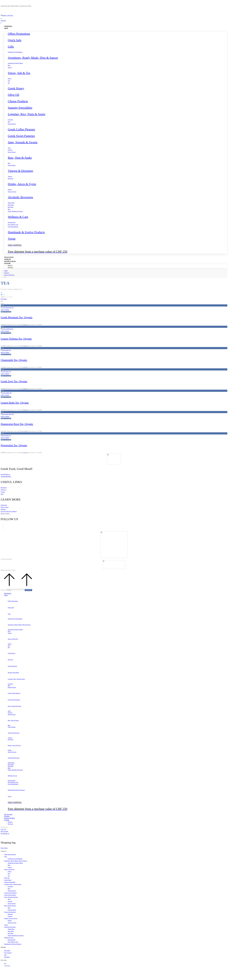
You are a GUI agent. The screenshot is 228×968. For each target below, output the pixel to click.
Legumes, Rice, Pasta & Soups (26, 114)
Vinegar (10, 916)
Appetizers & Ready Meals (15, 863)
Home (6, 270)
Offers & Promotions (10, 854)
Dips (9, 865)
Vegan (11, 238)
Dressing (10, 914)
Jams (9, 899)
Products (6, 273)
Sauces (10, 867)
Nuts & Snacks (12, 910)
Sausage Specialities (20, 107)
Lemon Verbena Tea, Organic (16, 338)
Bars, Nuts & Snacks (10, 905)
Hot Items (7, 957)
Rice (9, 888)
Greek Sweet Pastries (10, 895)
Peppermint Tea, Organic (14, 445)
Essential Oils (11, 939)
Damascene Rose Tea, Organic (17, 423)
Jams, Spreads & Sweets (22, 142)
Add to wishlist (5, 309)
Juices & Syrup (12, 922)
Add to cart (6, 312)
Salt (9, 873)
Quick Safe (14, 40)
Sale (5, 955)
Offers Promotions (19, 33)
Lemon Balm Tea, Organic (15, 402)
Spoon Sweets (12, 903)
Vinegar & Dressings (20, 170)
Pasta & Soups (12, 890)
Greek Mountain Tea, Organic (17, 317)
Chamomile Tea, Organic (14, 359)
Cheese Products (18, 101)
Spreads (10, 901)
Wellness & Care (18, 216)
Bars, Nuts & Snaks (20, 157)
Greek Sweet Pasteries (21, 135)
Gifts (11, 46)
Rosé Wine (11, 931)
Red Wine (10, 933)
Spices (9, 871)
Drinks (10, 920)
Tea (9, 875)
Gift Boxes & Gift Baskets (15, 858)
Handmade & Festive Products (26, 232)
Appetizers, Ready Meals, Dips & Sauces (33, 57)
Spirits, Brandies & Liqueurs (16, 935)
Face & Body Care (13, 942)
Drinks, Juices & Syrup (22, 184)
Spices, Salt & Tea (19, 73)
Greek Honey (16, 88)
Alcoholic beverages (10, 927)
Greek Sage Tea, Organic (14, 381)
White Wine (11, 929)
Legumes (10, 886)
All (5, 963)
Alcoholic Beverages (20, 197)
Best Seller (7, 950)
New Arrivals (8, 952)
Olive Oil (13, 94)
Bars (9, 907)
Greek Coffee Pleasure (21, 129)
